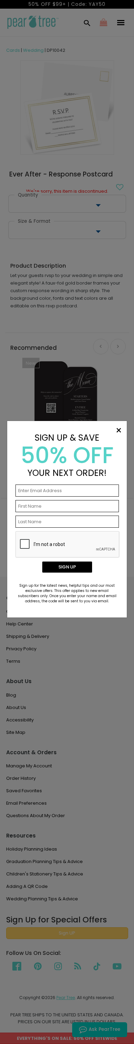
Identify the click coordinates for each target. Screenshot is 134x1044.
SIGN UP (67, 567)
